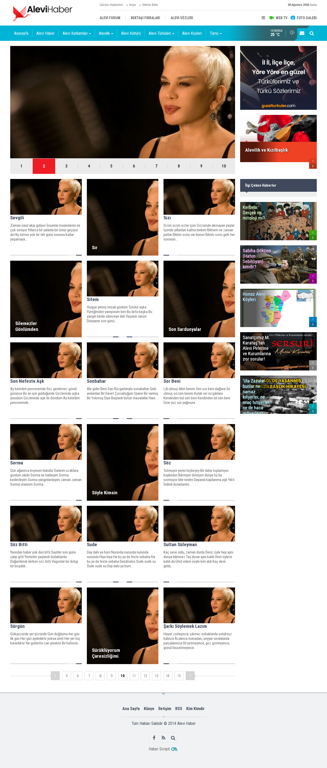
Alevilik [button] (104, 33)
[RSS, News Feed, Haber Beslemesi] (163, 738)
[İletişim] (302, 33)
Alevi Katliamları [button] (75, 33)
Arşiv (132, 5)
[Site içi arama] (312, 33)
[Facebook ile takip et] (154, 738)
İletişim (164, 708)
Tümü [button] (214, 33)
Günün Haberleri (111, 5)
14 (167, 676)
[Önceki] (55, 675)
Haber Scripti (159, 749)
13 (156, 676)
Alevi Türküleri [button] (160, 33)
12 (145, 676)
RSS (178, 708)
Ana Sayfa (131, 708)
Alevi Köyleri (192, 33)
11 (134, 676)
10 (224, 166)
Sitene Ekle (150, 5)
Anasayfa (21, 33)
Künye (149, 708)
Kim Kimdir (195, 708)
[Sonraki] (190, 675)
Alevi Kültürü (131, 33)
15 (179, 676)
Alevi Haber (45, 33)
